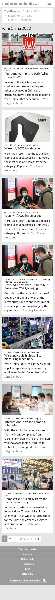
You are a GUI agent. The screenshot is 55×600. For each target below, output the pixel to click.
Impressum (27, 553)
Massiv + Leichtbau (20, 19)
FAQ (27, 568)
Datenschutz (27, 558)
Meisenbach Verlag (27, 548)
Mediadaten (27, 563)
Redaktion (27, 573)
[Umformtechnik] (20, 3)
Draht (26, 11)
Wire (37, 11)
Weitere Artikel (29, 539)
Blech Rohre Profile (20, 15)
